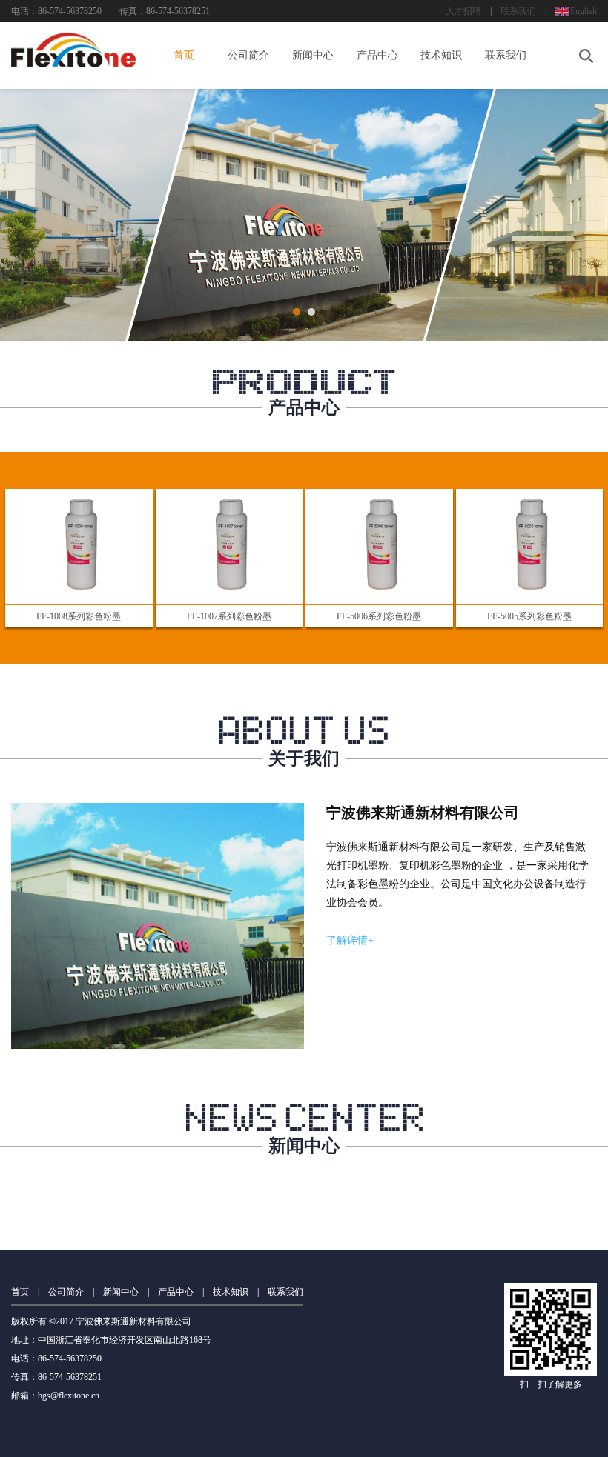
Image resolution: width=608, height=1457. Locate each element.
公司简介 (248, 55)
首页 (184, 55)
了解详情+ (350, 940)
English (583, 11)
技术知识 (441, 55)
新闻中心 (313, 55)
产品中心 (377, 55)
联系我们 (518, 11)
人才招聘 (463, 11)
